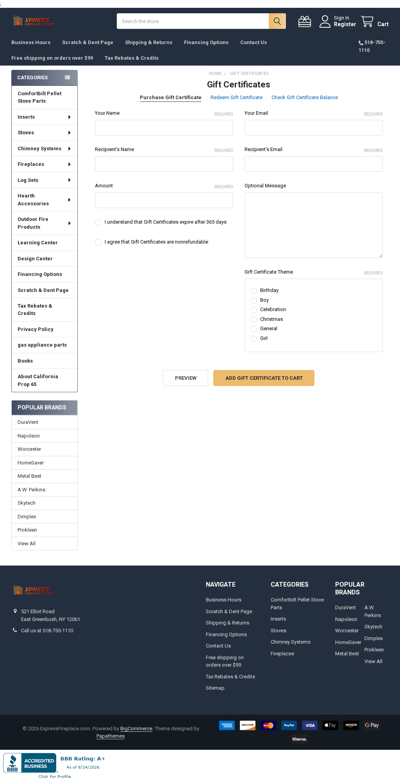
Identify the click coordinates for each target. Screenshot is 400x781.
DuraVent (28, 422)
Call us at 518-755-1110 (47, 630)
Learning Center (38, 243)
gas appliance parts (42, 345)
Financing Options (206, 42)
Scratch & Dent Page (87, 42)
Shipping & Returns (148, 42)
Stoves (26, 132)
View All (27, 543)
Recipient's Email (314, 149)
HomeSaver (31, 463)
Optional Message (265, 186)
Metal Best (29, 476)
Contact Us (253, 42)
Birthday (269, 290)
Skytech (27, 503)
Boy (264, 300)
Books (25, 361)
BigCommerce (136, 728)
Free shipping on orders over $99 (52, 58)
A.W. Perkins (31, 490)
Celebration (273, 309)
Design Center (35, 259)
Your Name (164, 113)
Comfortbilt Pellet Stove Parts (39, 97)
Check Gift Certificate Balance (304, 97)
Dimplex (27, 516)
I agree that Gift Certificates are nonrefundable (156, 242)
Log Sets (28, 180)
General (268, 328)
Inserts (26, 117)
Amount (164, 186)
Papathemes (110, 736)
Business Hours (30, 42)
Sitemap (215, 688)
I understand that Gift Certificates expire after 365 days (166, 222)
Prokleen (27, 530)
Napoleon (29, 436)
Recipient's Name (164, 149)
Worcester (29, 449)
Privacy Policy (36, 329)
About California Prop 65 (38, 380)
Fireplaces (31, 164)
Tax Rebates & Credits (132, 58)
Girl (264, 338)
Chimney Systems (39, 148)
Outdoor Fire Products (33, 223)
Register (345, 24)
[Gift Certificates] (306, 22)
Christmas (271, 319)
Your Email (314, 113)
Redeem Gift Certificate (236, 97)
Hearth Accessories (33, 199)
